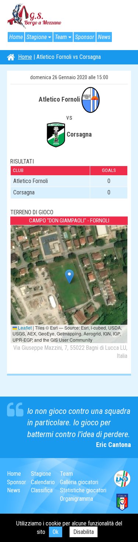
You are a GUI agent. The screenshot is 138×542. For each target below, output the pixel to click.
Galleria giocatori (79, 482)
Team (61, 37)
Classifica (42, 490)
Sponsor (84, 37)
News (104, 37)
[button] (69, 276)
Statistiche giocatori (83, 490)
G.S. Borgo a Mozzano (34, 16)
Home (16, 37)
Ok (56, 531)
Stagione (36, 37)
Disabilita (83, 531)
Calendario (43, 482)
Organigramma (76, 498)
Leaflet (24, 327)
